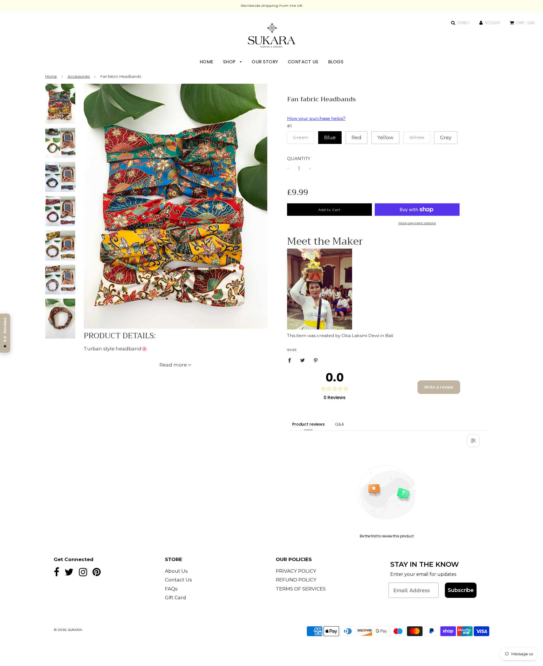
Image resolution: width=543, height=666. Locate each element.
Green (300, 137)
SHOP (230, 62)
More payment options (417, 223)
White (416, 137)
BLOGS (336, 62)
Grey (445, 137)
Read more (174, 365)
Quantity (298, 158)
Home (51, 76)
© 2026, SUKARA (68, 630)
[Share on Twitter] (303, 360)
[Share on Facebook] (291, 360)
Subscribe (461, 590)
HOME (207, 62)
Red (356, 137)
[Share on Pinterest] (316, 360)
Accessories (79, 76)
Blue (330, 137)
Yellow (385, 137)
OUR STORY (265, 62)
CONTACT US (303, 62)
